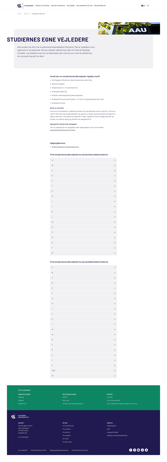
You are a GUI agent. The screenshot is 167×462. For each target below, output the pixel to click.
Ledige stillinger (112, 432)
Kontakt (110, 397)
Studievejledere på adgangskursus (65, 147)
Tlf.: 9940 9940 (23, 430)
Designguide (111, 426)
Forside (19, 13)
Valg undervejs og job (84, 5)
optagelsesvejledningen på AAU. (62, 130)
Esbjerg (21, 400)
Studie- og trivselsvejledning (73, 403)
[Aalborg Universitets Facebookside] (130, 450)
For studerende (68, 426)
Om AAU (66, 439)
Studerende (28, 5)
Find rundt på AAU (113, 400)
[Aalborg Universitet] (19, 6)
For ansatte (67, 429)
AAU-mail (66, 400)
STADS (65, 397)
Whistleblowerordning (80, 450)
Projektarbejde (100, 5)
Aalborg (21, 397)
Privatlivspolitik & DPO (38, 450)
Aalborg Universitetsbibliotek (117, 435)
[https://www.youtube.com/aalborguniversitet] (138, 450)
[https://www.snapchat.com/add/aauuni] (146, 450)
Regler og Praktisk (58, 5)
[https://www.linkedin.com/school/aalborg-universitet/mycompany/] (142, 450)
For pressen (67, 435)
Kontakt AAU (67, 442)
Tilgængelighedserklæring (59, 450)
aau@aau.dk (22, 433)
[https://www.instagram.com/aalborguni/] (134, 450)
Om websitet (22, 450)
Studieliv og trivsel (42, 5)
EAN (108, 429)
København (22, 403)
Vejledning (71, 5)
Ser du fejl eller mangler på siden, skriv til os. (122, 403)
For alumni (66, 432)
